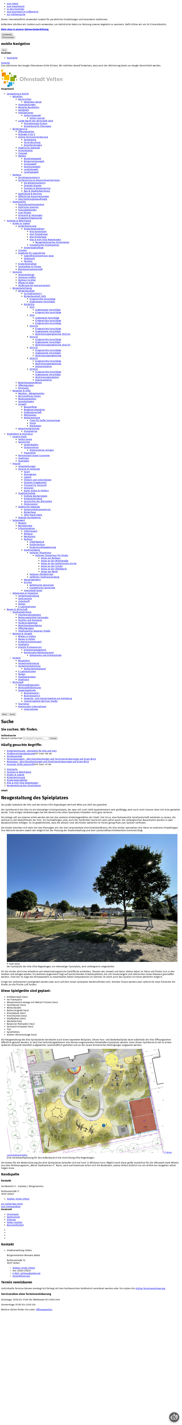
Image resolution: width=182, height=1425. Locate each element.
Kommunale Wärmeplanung (38, 652)
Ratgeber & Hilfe (22, 390)
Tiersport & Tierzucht (35, 485)
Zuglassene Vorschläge (47, 318)
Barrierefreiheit (15, 1225)
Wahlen (22, 156)
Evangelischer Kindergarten (44, 245)
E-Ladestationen (27, 606)
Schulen (22, 250)
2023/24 (34, 326)
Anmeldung (30, 139)
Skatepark (29, 258)
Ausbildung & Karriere (30, 193)
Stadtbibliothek (26, 493)
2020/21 (34, 358)
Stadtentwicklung (22, 612)
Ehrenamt (23, 388)
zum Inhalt (12, 3)
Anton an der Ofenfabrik (54, 569)
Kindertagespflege (34, 247)
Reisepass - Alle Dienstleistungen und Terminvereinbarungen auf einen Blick (48, 761)
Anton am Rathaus (50, 558)
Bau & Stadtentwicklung (37, 191)
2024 (32, 315)
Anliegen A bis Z (26, 134)
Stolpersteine (31, 447)
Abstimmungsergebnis (47, 377)
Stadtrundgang (32, 550)
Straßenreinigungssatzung (20, 753)
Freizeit (17, 463)
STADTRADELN (37, 542)
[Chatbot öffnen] (174, 1417)
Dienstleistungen (33, 145)
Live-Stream (24, 212)
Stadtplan (23, 458)
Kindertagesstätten (34, 228)
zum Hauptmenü (15, 6)
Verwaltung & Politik (18, 93)
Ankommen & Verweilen (25, 593)
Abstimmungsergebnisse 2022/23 (52, 345)
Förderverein (31, 504)
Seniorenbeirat (26, 274)
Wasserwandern (32, 579)
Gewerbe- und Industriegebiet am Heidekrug (48, 698)
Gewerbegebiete (27, 690)
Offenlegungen (26, 385)
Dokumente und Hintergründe (45, 655)
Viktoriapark (30, 531)
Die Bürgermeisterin (29, 177)
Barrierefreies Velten (29, 396)
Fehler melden (14, 1222)
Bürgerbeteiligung (22, 288)
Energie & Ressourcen (30, 647)
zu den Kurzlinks (15, 9)
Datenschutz (13, 1217)
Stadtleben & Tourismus (20, 434)
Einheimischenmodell (30, 641)
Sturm (33, 423)
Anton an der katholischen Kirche (58, 563)
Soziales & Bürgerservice (37, 188)
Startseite (12, 58)
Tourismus (23, 703)
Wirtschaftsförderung (29, 687)
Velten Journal (37, 118)
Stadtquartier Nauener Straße (34, 631)
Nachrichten (24, 99)
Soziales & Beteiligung (19, 220)
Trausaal (22, 153)
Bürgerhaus (30, 512)
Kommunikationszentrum (37, 509)
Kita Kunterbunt (38, 231)
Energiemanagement (35, 650)
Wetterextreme (32, 417)
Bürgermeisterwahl (34, 161)
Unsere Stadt (20, 436)
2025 (32, 307)
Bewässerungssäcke (34, 409)
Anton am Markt (49, 571)
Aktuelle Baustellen (28, 107)
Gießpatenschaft (33, 412)
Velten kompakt (32, 115)
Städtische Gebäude (29, 147)
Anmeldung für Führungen (37, 126)
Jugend (27, 477)
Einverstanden (8, 37)
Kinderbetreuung (27, 226)
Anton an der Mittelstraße (54, 560)
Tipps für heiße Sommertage (45, 420)
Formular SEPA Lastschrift (20, 764)
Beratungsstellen (27, 398)
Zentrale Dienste (33, 185)
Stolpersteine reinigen (42, 450)
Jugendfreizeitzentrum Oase (39, 255)
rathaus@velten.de (26, 1273)
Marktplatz (29, 536)
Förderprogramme (28, 623)
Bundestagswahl (32, 158)
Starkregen (35, 425)
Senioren (17, 272)
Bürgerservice (20, 129)
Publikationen (25, 112)
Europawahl (30, 164)
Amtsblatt (23, 110)
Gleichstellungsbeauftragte (32, 199)
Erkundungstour (26, 528)
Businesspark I (31, 693)
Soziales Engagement (35, 482)
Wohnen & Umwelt (22, 633)
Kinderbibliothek (27, 264)
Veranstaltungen (27, 104)
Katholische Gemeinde (42, 585)
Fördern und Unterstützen (37, 479)
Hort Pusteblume (39, 234)
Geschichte (24, 442)
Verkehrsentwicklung (29, 666)
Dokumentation (43, 366)
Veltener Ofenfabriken (41, 574)
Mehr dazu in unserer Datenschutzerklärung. (25, 29)
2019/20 (34, 369)
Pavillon (28, 261)
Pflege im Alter (26, 282)
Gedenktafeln (31, 444)
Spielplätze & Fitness (29, 266)
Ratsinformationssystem (31, 204)
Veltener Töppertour (40, 552)
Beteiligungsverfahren (30, 382)
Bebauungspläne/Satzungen (33, 617)
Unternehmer (31, 709)
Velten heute (25, 439)
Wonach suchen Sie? (12, 738)
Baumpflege (30, 407)
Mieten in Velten (27, 636)
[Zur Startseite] (31, 86)
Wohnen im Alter (27, 280)
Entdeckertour (37, 544)
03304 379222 (18, 1199)
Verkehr (17, 658)
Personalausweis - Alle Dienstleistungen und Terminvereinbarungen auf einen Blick (51, 759)
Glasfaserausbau (27, 676)
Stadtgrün (23, 644)
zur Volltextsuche (16, 14)
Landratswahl (31, 169)
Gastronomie (25, 598)
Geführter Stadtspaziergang (44, 577)
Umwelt (22, 404)
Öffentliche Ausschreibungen (33, 196)
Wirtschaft (18, 682)
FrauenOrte (30, 452)
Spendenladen (26, 401)
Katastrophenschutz (29, 428)
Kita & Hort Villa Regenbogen (45, 239)
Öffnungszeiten (26, 131)
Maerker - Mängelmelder (31, 393)
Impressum (13, 1214)
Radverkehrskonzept (35, 668)
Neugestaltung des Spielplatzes (52, 242)
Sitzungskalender (27, 210)
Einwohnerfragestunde (30, 218)
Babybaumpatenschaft (30, 269)
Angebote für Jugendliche (31, 253)
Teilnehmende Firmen (35, 123)
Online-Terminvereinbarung (33, 137)
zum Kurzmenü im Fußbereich (22, 11)
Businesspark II (32, 695)
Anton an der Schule (52, 566)
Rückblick (29, 304)
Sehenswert (19, 520)
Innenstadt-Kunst (33, 590)
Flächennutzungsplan (29, 614)
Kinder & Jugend (21, 223)
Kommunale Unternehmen (32, 706)
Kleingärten (30, 474)
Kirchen (28, 582)
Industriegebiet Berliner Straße (41, 701)
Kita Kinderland (38, 237)
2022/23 (34, 336)
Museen (22, 523)
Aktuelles (17, 96)
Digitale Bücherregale (35, 496)
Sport (27, 471)
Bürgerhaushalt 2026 (35, 296)
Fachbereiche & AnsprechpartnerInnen (39, 180)
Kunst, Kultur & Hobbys (36, 490)
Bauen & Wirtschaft (17, 609)
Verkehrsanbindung (28, 596)
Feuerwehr (23, 461)
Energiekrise (30, 431)
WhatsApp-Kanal (33, 102)
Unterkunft (24, 601)
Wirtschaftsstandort (28, 685)
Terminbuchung (32, 142)
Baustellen (24, 660)
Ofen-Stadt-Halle (33, 515)
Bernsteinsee (25, 525)
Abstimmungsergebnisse (48, 355)
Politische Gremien (28, 207)
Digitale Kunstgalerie (29, 517)
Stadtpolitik (19, 201)
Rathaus (17, 174)
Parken (21, 604)
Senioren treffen (27, 277)
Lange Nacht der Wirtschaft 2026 (35, 120)
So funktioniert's (33, 293)
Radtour (28, 539)
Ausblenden (7, 34)
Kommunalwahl (32, 166)
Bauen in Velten (26, 639)
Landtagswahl (31, 172)
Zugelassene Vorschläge (42, 301)
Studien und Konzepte (30, 620)
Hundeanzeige (14, 756)
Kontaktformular (21, 1276)
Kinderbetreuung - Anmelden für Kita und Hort (32, 751)
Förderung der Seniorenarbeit (34, 285)
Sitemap (11, 1219)
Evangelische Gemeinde (42, 587)
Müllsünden (30, 415)
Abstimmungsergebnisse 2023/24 (52, 334)
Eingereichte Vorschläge (42, 299)
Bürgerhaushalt (26, 291)
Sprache (5, 63)
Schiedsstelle (25, 150)
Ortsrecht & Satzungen (30, 215)
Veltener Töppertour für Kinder (51, 555)
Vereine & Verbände (29, 469)
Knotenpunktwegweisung (43, 547)
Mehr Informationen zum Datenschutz (21, 68)
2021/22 (34, 347)
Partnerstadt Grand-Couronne (34, 455)
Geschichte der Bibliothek (38, 501)
